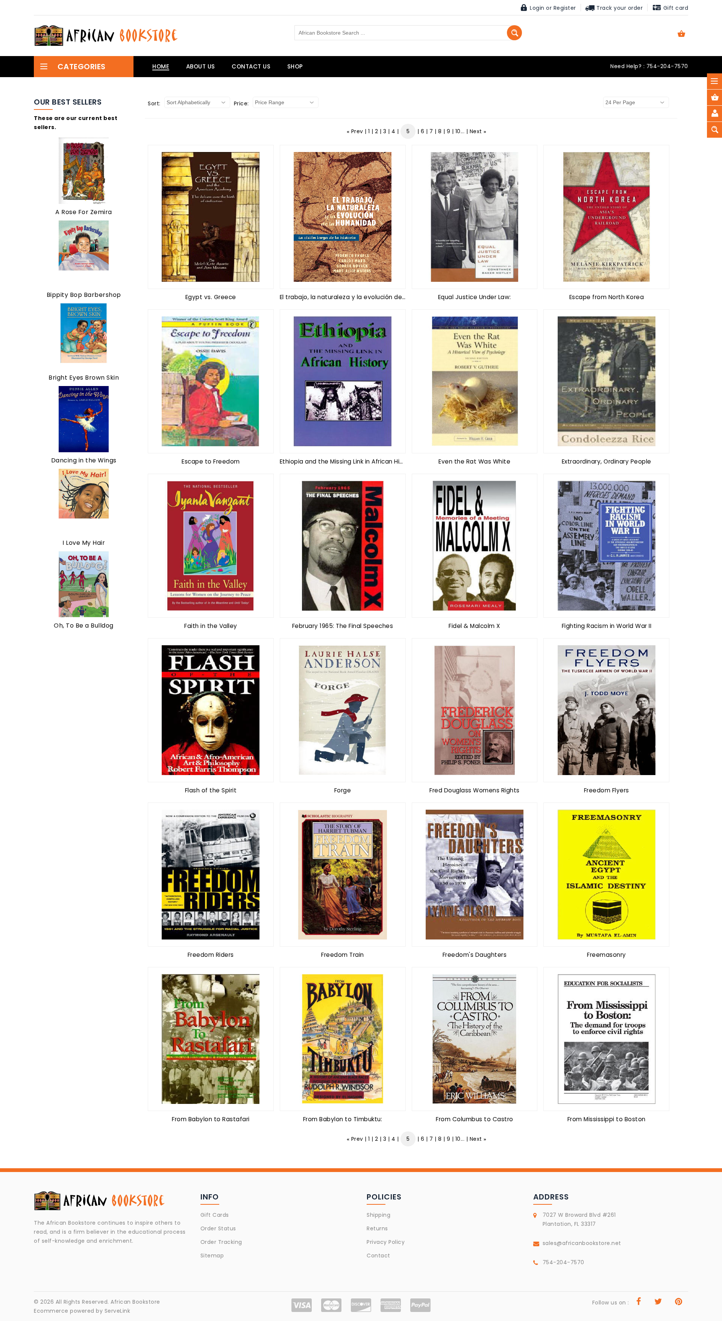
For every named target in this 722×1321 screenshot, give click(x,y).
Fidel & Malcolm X (475, 626)
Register (565, 8)
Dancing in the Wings (84, 460)
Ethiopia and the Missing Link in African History (347, 461)
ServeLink (117, 1311)
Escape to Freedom (211, 461)
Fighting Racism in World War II (607, 626)
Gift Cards (214, 1215)
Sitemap (212, 1255)
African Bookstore (135, 1302)
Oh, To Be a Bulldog (84, 625)
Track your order (619, 8)
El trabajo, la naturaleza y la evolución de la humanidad (362, 297)
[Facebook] (639, 1302)
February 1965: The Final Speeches (342, 626)
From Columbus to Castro (474, 1119)
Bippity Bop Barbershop (84, 294)
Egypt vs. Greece (210, 297)
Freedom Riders (211, 955)
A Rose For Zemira (83, 212)
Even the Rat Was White (474, 461)
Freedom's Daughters (475, 955)
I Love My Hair (83, 542)
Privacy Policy (386, 1242)
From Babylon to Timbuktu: (342, 1119)
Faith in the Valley (210, 626)
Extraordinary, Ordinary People (606, 461)
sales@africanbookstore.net (582, 1243)
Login (537, 8)
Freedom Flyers (606, 790)
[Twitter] (658, 1302)
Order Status (218, 1228)
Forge (342, 790)
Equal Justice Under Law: (474, 297)
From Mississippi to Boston (606, 1119)
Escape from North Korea (606, 297)
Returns (377, 1228)
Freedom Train (342, 955)
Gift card (674, 8)
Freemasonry (606, 955)
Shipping (378, 1215)
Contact (378, 1255)
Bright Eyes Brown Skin (84, 377)
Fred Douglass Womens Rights (474, 790)
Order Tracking (221, 1242)
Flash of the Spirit (211, 790)
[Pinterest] (678, 1302)
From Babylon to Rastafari (211, 1119)
